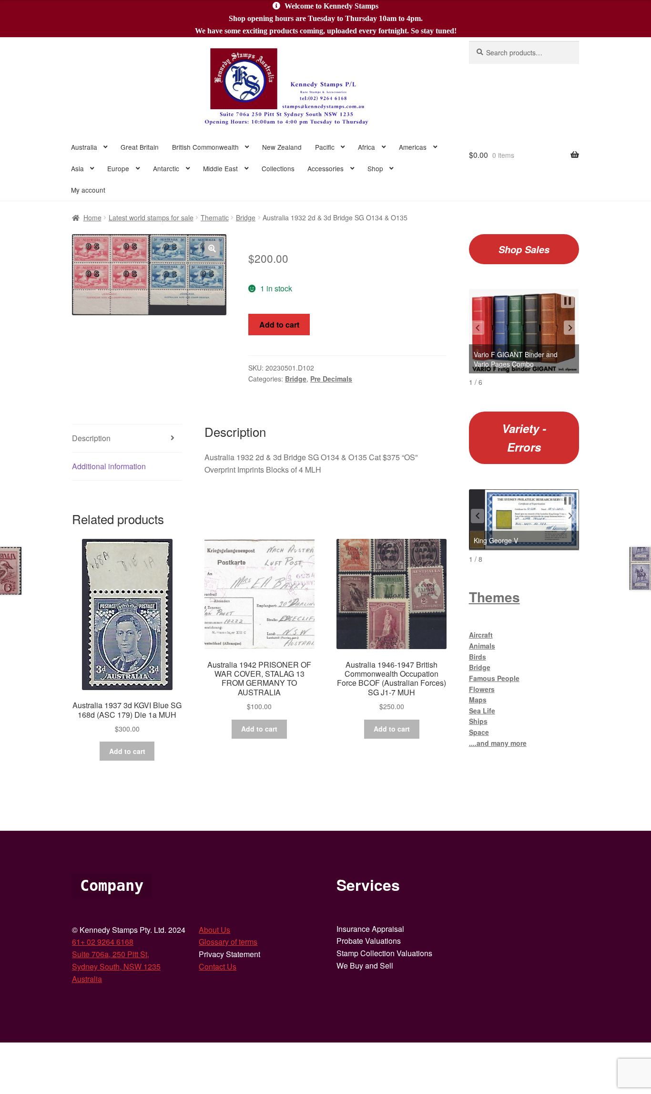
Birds (477, 656)
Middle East (220, 168)
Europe (118, 168)
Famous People (494, 678)
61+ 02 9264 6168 (102, 941)
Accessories (325, 168)
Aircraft (481, 635)
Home (92, 217)
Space (479, 732)
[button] (212, 248)
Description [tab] (91, 438)
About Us (214, 929)
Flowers (482, 689)
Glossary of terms (228, 941)
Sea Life (482, 710)
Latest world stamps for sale (151, 217)
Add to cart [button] (127, 751)
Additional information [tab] (109, 466)
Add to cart (279, 324)
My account (88, 190)
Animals (482, 645)
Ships (478, 721)
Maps (478, 699)
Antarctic (166, 168)
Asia (77, 168)
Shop (375, 168)
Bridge (245, 217)
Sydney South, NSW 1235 (116, 966)
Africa (366, 147)
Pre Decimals (331, 378)
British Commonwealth (205, 147)
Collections (278, 168)
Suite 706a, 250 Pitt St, (110, 954)
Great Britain (140, 147)
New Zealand (282, 147)
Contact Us (217, 966)
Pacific (325, 147)
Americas (413, 147)
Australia (84, 147)
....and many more (498, 743)
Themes (494, 597)
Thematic (215, 217)
